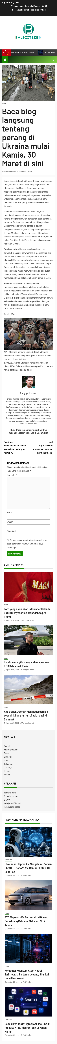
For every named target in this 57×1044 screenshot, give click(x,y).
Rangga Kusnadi (10, 171)
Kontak (7, 774)
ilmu (6, 760)
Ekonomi (8, 757)
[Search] (52, 59)
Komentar (12, 475)
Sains (7, 966)
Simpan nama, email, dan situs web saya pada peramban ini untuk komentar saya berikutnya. (27, 544)
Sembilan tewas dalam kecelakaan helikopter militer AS (15, 447)
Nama (10, 512)
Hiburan (7, 771)
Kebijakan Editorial (20, 10)
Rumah (7, 746)
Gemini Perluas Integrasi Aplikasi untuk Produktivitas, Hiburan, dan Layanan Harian (27, 1027)
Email (10, 522)
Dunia (4, 104)
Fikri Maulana (27, 875)
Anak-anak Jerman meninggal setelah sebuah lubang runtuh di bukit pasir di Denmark (26, 715)
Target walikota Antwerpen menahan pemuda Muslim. (43, 447)
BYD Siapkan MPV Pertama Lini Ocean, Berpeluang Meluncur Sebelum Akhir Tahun (26, 921)
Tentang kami (17, 6)
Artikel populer (10, 749)
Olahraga (8, 767)
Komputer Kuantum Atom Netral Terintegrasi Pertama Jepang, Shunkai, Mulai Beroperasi (27, 974)
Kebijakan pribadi (38, 10)
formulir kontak (32, 6)
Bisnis (7, 913)
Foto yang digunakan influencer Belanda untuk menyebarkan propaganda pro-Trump (27, 612)
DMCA (44, 6)
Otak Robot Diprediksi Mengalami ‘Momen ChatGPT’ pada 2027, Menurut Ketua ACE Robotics (28, 867)
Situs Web (11, 531)
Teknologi (8, 764)
